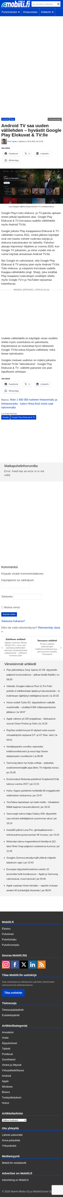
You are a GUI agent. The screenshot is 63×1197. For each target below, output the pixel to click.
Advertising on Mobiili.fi (15, 1180)
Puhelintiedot (10, 12)
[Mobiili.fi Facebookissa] (15, 965)
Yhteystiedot (9, 1145)
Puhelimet (8, 934)
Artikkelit (46, 12)
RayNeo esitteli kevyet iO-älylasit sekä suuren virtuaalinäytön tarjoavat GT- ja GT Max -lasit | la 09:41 (31, 735)
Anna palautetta (11, 1140)
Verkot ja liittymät (11, 1065)
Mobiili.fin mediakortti (14, 1163)
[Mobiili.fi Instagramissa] (6, 965)
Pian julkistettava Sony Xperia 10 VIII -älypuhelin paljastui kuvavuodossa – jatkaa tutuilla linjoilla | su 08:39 (32, 674)
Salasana (6, 596)
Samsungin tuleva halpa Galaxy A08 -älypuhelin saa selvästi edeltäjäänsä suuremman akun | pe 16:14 (31, 818)
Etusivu (6, 928)
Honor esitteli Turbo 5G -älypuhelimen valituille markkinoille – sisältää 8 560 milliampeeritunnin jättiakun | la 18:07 (31, 707)
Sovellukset (8, 1059)
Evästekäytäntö (11, 1015)
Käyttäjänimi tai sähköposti (17, 580)
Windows (7, 1086)
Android (5, 119)
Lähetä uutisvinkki (12, 1135)
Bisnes (6, 1092)
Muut (12, 119)
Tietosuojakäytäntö (13, 1009)
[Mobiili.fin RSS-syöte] (41, 965)
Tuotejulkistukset (11, 1097)
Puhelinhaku (9, 939)
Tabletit (6, 1048)
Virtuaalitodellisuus (13, 1070)
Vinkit (5, 1037)
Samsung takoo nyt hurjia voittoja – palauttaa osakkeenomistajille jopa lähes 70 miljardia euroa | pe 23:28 (32, 767)
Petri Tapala (12, 141)
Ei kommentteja (54, 119)
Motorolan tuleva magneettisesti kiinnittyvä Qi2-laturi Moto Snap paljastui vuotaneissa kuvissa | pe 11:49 (33, 846)
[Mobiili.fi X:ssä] (24, 965)
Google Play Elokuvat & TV (23, 417)
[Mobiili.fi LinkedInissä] (33, 965)
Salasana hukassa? (13, 621)
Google (5, 417)
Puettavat (7, 1054)
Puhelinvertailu (10, 945)
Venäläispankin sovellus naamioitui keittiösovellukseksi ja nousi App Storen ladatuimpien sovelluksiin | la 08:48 (27, 751)
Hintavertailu (30, 12)
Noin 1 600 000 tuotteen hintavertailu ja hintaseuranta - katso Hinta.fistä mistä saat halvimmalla (29, 403)
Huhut (5, 1103)
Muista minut (11, 607)
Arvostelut (7, 1032)
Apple (5, 1081)
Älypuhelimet (9, 1043)
